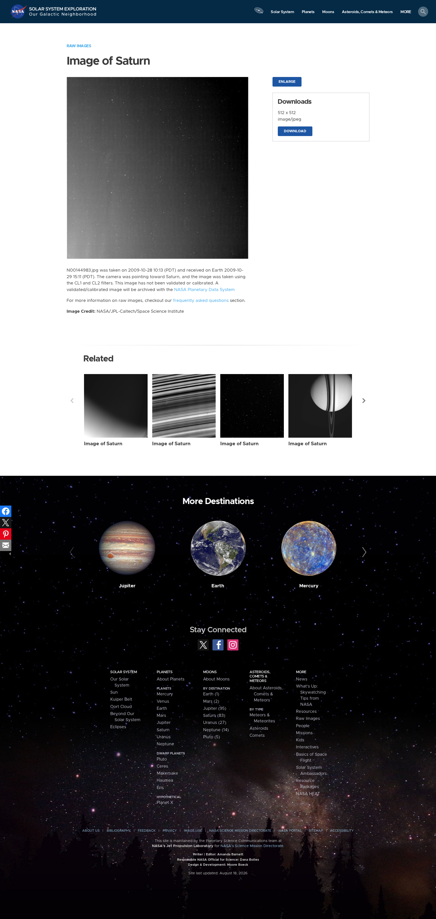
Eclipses (118, 727)
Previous (72, 400)
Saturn (163, 730)
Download (295, 131)
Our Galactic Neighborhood (63, 15)
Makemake (167, 773)
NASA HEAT (308, 794)
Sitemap (316, 830)
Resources (306, 712)
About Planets (170, 679)
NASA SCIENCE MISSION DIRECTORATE (240, 830)
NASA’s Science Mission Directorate (252, 846)
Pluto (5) (211, 737)
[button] (406, 12)
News (301, 679)
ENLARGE (287, 82)
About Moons (216, 679)
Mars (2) (211, 701)
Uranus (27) (214, 723)
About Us (91, 830)
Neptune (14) (216, 730)
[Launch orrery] (259, 13)
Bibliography (119, 830)
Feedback (146, 830)
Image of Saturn (103, 443)
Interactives (307, 747)
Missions (304, 733)
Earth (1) (211, 694)
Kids (300, 740)
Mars (161, 716)
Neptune (165, 744)
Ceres (162, 766)
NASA (19, 11)
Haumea (165, 780)
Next (364, 400)
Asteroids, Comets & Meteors (260, 676)
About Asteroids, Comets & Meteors (266, 694)
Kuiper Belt (121, 699)
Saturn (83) (214, 716)
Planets (164, 672)
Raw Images (79, 46)
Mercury (308, 586)
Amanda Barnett (230, 854)
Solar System (123, 672)
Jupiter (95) (214, 708)
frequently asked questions (201, 300)
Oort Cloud (121, 707)
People (303, 726)
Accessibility (342, 830)
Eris (160, 788)
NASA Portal (290, 830)
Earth (217, 586)
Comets (257, 735)
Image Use (193, 830)
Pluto (162, 759)
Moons (209, 672)
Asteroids (259, 728)
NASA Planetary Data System (204, 289)
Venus (163, 701)
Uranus (164, 737)
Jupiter (127, 586)
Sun (114, 692)
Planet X (165, 803)
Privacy (170, 830)
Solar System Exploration (63, 7)
